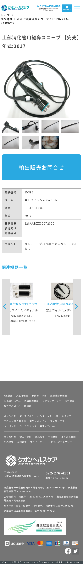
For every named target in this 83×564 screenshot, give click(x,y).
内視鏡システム (12, 400)
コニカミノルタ (27, 426)
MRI (44, 395)
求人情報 (9, 441)
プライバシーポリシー (60, 441)
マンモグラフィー (51, 400)
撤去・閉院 (25, 436)
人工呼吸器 (22, 395)
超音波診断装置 (58, 395)
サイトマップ (37, 441)
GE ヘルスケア (63, 416)
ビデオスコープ (12, 405)
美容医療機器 (31, 400)
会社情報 (53, 436)
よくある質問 (68, 436)
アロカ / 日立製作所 (15, 421)
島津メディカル (48, 426)
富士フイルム (26, 416)
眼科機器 (70, 400)
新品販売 (40, 436)
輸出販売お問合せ (41, 167)
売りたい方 (10, 436)
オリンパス (10, 416)
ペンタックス (44, 416)
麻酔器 (35, 395)
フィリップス (57, 421)
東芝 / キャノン (38, 421)
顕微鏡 (27, 405)
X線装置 (8, 395)
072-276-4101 (58, 473)
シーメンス (10, 426)
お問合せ (22, 441)
